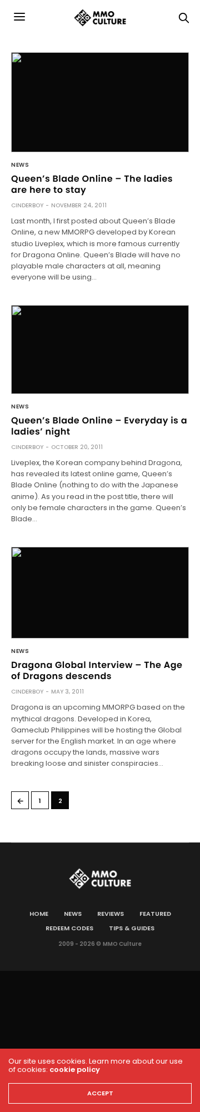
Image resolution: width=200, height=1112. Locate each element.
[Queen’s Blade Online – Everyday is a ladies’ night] (100, 349)
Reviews (110, 913)
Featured (155, 913)
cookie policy (74, 1069)
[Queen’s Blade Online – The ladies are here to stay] (100, 102)
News (20, 165)
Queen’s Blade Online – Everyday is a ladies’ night (99, 426)
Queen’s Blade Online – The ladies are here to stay (92, 184)
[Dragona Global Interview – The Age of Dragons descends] (100, 593)
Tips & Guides (131, 928)
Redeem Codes (69, 928)
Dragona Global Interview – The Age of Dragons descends (96, 670)
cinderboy (27, 205)
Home (38, 913)
